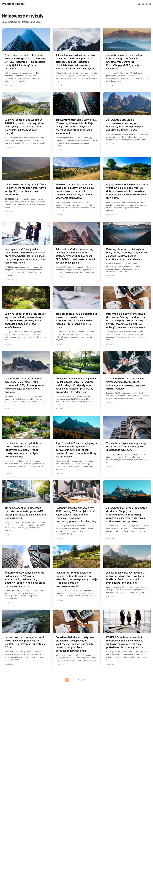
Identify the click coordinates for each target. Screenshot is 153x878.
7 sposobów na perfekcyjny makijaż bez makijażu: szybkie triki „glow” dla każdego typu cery (127, 446)
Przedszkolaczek (13, 4)
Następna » (82, 680)
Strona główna (144, 4)
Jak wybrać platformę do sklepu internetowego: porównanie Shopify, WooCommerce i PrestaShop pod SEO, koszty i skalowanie (124, 62)
